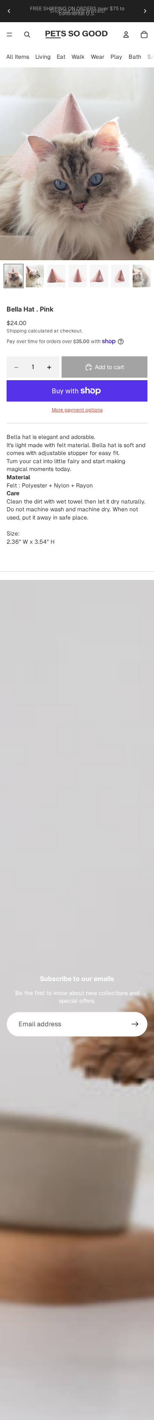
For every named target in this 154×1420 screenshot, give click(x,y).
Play (116, 56)
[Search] (27, 34)
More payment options (77, 409)
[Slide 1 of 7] (14, 276)
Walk (78, 56)
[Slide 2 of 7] (35, 276)
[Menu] (9, 34)
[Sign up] (135, 1024)
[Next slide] (145, 11)
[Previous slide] (9, 11)
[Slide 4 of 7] (78, 276)
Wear (97, 56)
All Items (17, 56)
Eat (61, 56)
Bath (135, 56)
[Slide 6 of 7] (120, 276)
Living (43, 56)
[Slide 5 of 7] (99, 276)
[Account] (126, 34)
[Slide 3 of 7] (56, 276)
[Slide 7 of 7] (142, 276)
